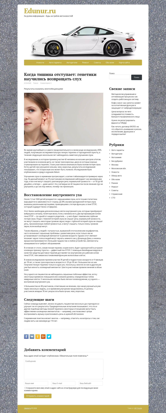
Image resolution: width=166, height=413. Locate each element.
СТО (113, 198)
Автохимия (116, 157)
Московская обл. (118, 168)
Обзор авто (116, 175)
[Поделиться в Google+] (43, 336)
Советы (97, 62)
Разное (35, 83)
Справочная (116, 194)
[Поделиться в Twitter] (49, 336)
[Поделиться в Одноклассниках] (37, 336)
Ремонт (85, 62)
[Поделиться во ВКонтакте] (32, 336)
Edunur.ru (40, 11)
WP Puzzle (138, 408)
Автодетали (72, 62)
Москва (114, 164)
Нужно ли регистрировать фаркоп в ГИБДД (123, 121)
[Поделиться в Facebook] (26, 336)
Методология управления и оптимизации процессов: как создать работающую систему (125, 96)
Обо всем (110, 62)
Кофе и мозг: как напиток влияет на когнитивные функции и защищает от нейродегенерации (126, 105)
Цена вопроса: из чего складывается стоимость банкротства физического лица (125, 114)
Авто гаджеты (55, 62)
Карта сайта (124, 62)
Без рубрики (116, 161)
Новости (40, 62)
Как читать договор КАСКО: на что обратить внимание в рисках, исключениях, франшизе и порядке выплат (126, 130)
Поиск (112, 73)
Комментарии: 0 (45, 83)
